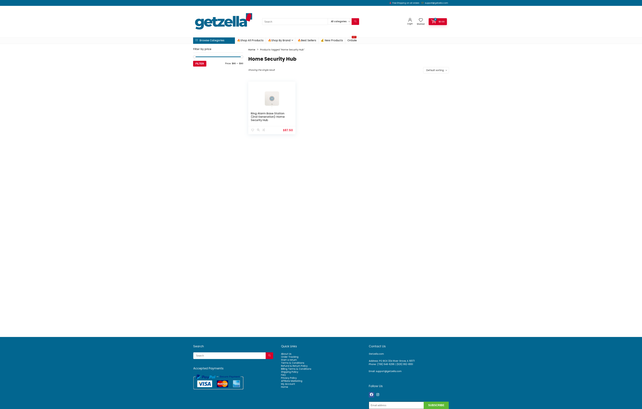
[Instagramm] (378, 394)
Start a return (289, 360)
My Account (288, 384)
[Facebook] (371, 394)
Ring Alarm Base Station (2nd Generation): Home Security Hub (268, 116)
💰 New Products (332, 40)
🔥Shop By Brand (279, 40)
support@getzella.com (436, 3)
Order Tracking (289, 357)
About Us (286, 354)
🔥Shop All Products (250, 40)
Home (251, 49)
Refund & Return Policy (294, 366)
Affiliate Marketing (291, 381)
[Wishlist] (421, 20)
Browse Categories (211, 40)
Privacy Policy (289, 378)
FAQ (283, 375)
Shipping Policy (289, 372)
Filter (199, 63)
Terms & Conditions (292, 363)
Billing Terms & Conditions (296, 369)
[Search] (355, 21)
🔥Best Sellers (307, 40)
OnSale (352, 39)
